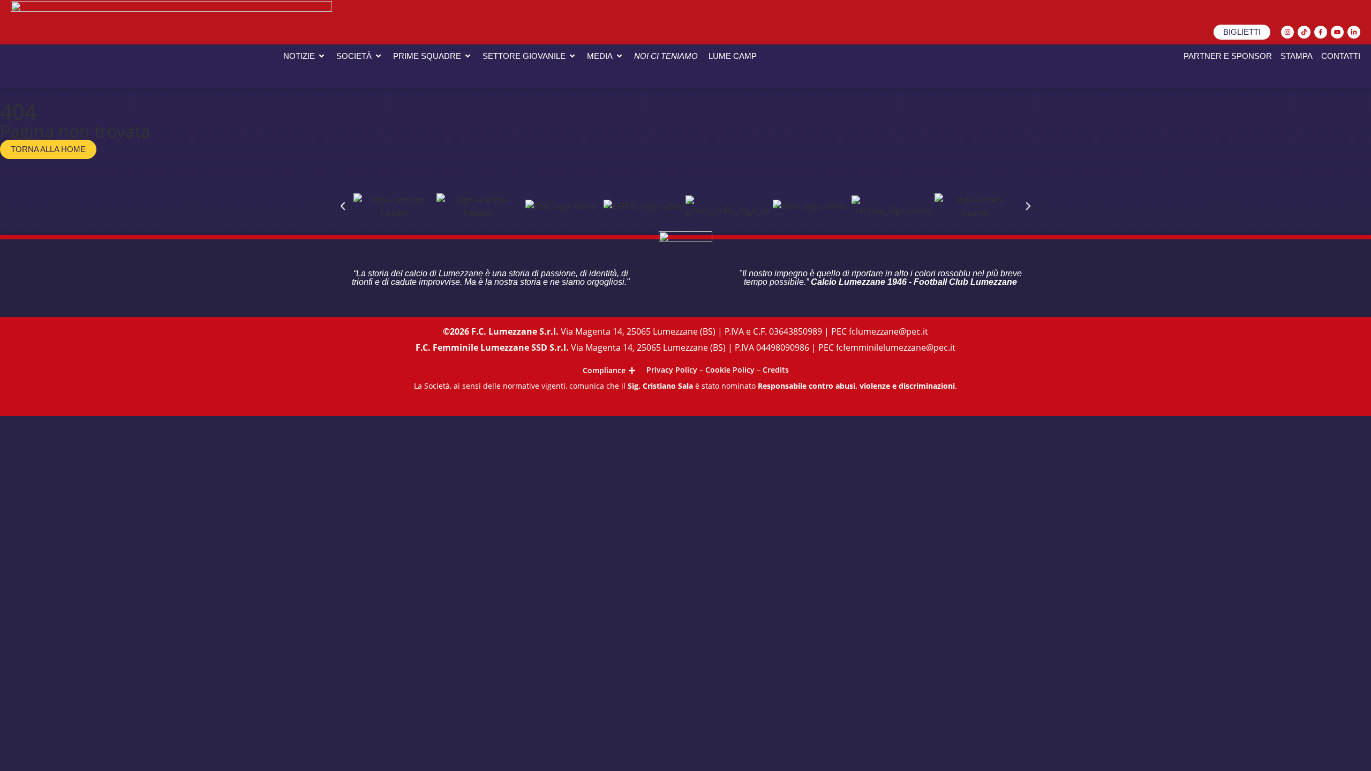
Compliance (604, 370)
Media (600, 56)
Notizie (299, 56)
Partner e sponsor (1228, 56)
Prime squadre (427, 56)
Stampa (1296, 56)
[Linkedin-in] (1353, 32)
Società (354, 56)
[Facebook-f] (1320, 32)
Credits (776, 370)
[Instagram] (1287, 32)
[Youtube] (1337, 32)
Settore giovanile (524, 56)
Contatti (1340, 56)
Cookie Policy (730, 370)
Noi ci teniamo (666, 56)
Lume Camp (733, 56)
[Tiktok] (1304, 32)
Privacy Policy (671, 370)
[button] (342, 206)
